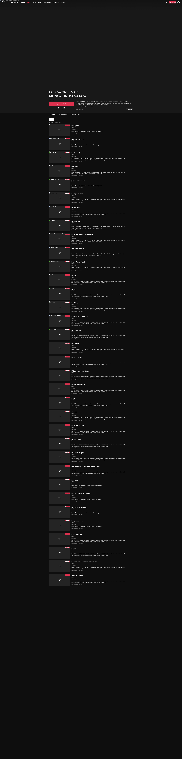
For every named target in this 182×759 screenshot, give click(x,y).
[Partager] (64, 108)
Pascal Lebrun (90, 106)
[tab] (53, 114)
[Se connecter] (59, 108)
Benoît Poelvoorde (82, 106)
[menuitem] (14, 2)
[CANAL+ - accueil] (5, 2)
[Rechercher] (167, 2)
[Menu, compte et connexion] (178, 2)
